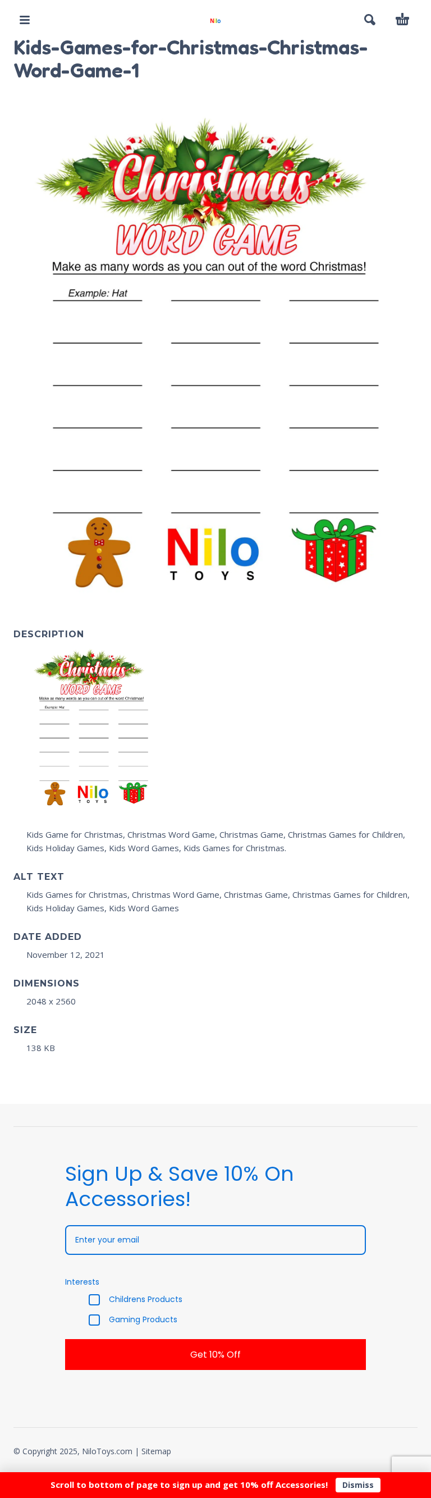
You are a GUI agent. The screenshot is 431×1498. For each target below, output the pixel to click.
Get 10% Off (215, 1354)
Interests (82, 1281)
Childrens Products (145, 1299)
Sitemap (156, 1451)
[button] (25, 20)
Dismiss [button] (358, 1484)
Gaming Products (143, 1320)
